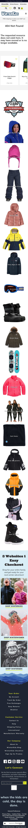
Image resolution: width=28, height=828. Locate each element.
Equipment (14, 362)
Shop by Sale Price (14, 186)
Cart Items (14, 436)
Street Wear (14, 338)
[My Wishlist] (10, 8)
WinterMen (23, 4)
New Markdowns (14, 133)
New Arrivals (14, 534)
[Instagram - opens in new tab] (14, 761)
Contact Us (14, 720)
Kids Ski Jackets (14, 460)
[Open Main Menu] (23, 14)
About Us (14, 744)
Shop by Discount (14, 157)
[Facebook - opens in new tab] (5, 761)
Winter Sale (14, 215)
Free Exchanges (14, 703)
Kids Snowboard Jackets (14, 485)
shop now (9, 83)
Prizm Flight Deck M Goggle (9, 77)
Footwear (14, 313)
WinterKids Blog (14, 747)
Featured (14, 387)
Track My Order (14, 700)
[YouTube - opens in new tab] (22, 761)
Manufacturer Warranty (14, 733)
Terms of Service (10, 817)
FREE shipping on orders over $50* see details (14, 19)
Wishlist (14, 710)
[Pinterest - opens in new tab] (18, 761)
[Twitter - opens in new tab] (9, 761)
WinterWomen (14, 4)
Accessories (14, 289)
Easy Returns (14, 706)
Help (14, 724)
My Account (14, 697)
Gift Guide (14, 509)
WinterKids (4, 4)
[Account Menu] (15, 8)
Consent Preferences (14, 811)
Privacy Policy (6, 814)
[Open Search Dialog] (6, 8)
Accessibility (14, 819)
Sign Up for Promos (14, 754)
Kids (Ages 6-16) (14, 264)
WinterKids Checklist (14, 751)
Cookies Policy (16, 814)
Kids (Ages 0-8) (14, 240)
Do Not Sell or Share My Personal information (14, 814)
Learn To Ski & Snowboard (14, 108)
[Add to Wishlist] (16, 58)
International (14, 730)
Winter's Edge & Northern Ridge (14, 411)
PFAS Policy (19, 817)
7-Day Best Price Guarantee (14, 1)
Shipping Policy (14, 727)
